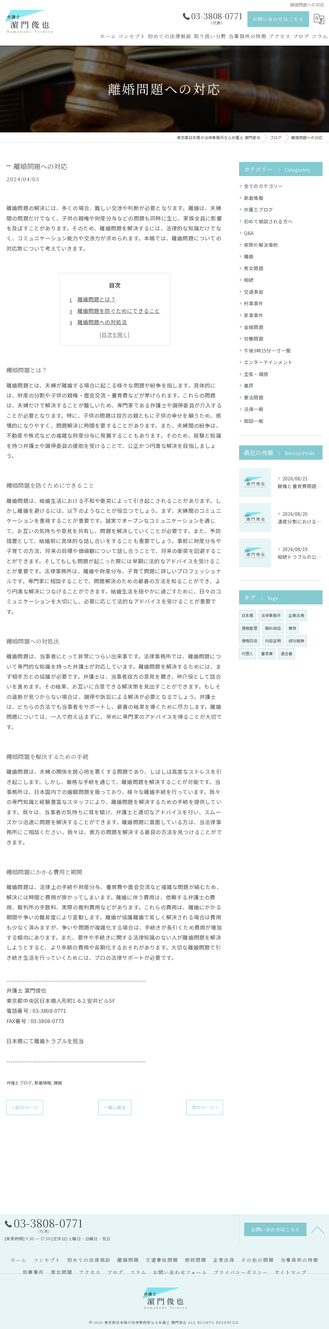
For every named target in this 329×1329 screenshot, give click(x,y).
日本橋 (247, 615)
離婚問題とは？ (96, 299)
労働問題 (253, 338)
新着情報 (42, 1083)
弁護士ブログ (19, 1083)
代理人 (247, 653)
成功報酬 (296, 640)
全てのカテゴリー (263, 186)
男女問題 (253, 268)
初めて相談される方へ (268, 221)
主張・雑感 (256, 373)
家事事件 (253, 315)
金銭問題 (253, 327)
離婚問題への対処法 (102, 322)
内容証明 (273, 640)
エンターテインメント (268, 362)
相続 (248, 279)
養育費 (267, 653)
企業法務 (296, 615)
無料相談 (273, 628)
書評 (248, 385)
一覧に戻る (114, 1107)
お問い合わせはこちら (278, 19)
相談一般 (253, 420)
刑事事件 (253, 303)
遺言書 (287, 653)
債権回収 (249, 640)
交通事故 (253, 291)
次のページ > (204, 1107)
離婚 (58, 1083)
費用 (292, 628)
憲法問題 (253, 397)
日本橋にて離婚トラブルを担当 (45, 1041)
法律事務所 (271, 615)
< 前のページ (25, 1107)
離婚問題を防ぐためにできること (118, 311)
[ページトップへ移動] (317, 1229)
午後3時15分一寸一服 (267, 350)
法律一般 (253, 409)
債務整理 (249, 628)
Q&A (249, 232)
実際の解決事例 (261, 244)
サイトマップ (291, 1272)
